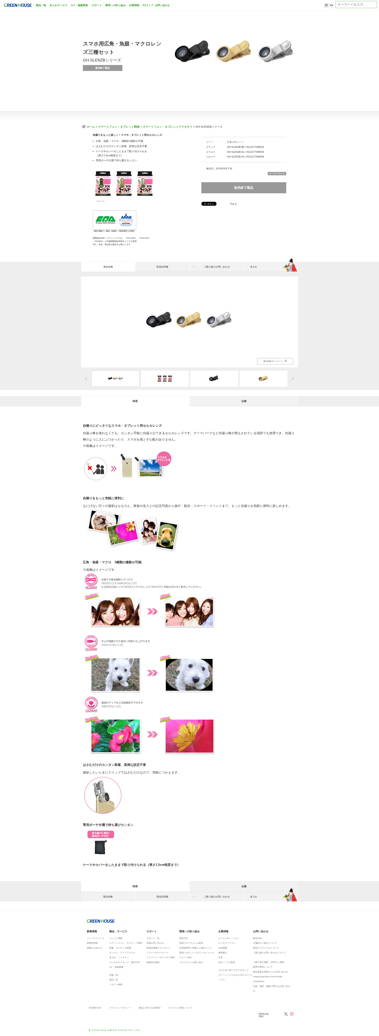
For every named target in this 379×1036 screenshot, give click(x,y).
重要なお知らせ (94, 948)
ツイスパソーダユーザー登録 (160, 957)
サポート (97, 5)
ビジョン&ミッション (228, 938)
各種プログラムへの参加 (191, 943)
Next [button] (292, 378)
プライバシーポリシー (120, 1008)
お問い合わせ (162, 5)
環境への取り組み (115, 5)
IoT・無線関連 (79, 5)
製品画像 (108, 266)
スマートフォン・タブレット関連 (119, 126)
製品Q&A (257, 938)
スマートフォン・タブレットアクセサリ (167, 126)
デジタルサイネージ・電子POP (124, 962)
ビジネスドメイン (227, 943)
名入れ (253, 266)
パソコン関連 (115, 938)
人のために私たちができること (233, 970)
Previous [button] (86, 378)
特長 (135, 401)
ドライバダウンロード (157, 952)
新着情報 (92, 931)
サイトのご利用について (180, 1008)
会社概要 (222, 948)
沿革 (220, 957)
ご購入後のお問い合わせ (217, 266)
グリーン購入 (185, 957)
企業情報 (134, 5)
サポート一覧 (152, 938)
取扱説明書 (162, 266)
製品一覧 (41, 5)
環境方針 (183, 938)
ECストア (148, 5)
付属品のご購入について (265, 943)
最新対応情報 (152, 962)
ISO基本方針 (95, 1008)
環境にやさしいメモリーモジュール (196, 952)
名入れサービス (59, 5)
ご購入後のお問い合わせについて (269, 952)
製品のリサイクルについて (266, 948)
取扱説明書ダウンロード (158, 948)
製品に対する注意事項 (149, 1008)
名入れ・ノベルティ (119, 957)
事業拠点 (222, 952)
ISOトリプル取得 (226, 962)
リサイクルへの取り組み (191, 962)
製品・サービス (118, 931)
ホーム (90, 126)
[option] (189, 321)
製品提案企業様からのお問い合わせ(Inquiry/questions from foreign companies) (270, 977)
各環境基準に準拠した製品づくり (195, 948)
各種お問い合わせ (155, 943)
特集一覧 (113, 975)
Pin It (233, 204)
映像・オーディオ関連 (120, 948)
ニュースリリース (95, 938)
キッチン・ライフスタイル (122, 952)
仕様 (244, 401)
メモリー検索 (115, 984)
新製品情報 (92, 943)
